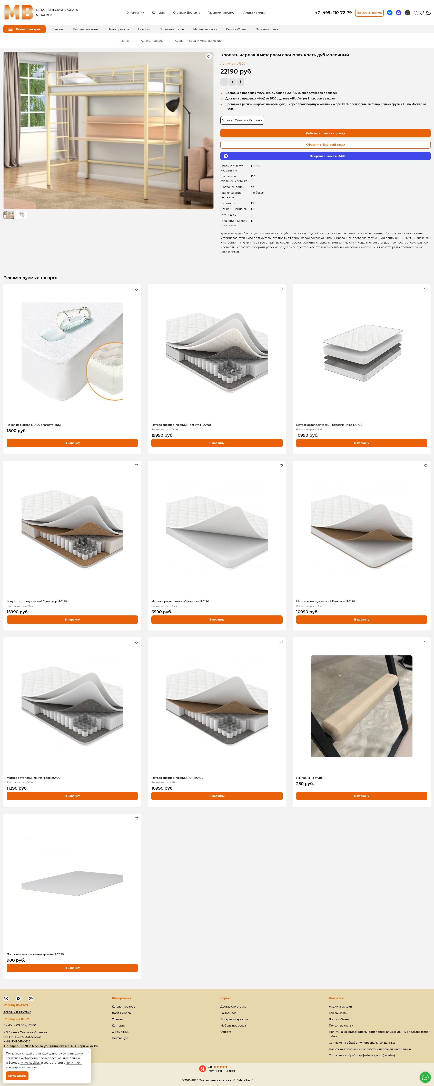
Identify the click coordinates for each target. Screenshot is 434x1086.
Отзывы (117, 1019)
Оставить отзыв (267, 29)
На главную (120, 1038)
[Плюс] (240, 82)
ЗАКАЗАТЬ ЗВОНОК (17, 1011)
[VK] (389, 12)
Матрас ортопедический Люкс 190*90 (34, 777)
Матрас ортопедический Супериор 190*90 (37, 601)
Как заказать (338, 1013)
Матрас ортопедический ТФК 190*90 (177, 777)
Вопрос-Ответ (236, 29)
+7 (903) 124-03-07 (16, 1019)
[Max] (398, 12)
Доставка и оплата (233, 1006)
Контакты (118, 1025)
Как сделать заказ (85, 29)
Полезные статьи (172, 29)
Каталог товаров (152, 41)
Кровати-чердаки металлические (198, 41)
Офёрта (225, 1031)
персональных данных (64, 1058)
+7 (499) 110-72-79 (15, 1005)
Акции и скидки (340, 1006)
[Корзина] (428, 13)
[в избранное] (209, 56)
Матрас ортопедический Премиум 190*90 (181, 425)
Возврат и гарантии (234, 1019)
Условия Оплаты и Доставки (242, 120)
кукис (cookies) (30, 1062)
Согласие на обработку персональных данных (362, 1042)
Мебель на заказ (205, 29)
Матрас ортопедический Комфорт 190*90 (325, 601)
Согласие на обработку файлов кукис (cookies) (362, 1055)
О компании (121, 1031)
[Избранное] (422, 13)
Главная (58, 29)
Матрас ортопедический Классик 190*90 (180, 601)
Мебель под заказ (233, 1025)
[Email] (407, 12)
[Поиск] (416, 13)
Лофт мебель (121, 1013)
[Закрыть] (87, 1051)
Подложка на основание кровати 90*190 (35, 954)
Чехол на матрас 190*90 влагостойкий (34, 425)
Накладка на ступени (311, 777)
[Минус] (224, 82)
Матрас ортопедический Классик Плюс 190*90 (329, 425)
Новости (144, 29)
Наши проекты (118, 29)
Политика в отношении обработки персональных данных (370, 1049)
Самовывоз (228, 1013)
